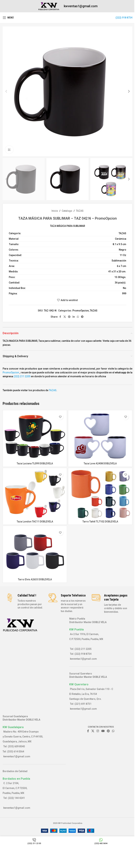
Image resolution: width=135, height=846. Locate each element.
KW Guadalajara (13, 727)
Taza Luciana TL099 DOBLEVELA (35, 463)
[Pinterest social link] (69, 316)
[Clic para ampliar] (9, 150)
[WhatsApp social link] (78, 316)
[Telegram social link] (82, 316)
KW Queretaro (78, 684)
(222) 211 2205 (22, 376)
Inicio (55, 210)
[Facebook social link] (60, 316)
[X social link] (64, 316)
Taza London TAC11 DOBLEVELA (35, 521)
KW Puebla (76, 629)
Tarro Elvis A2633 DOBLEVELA (35, 579)
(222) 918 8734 (123, 17)
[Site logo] (49, 6)
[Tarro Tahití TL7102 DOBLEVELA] (100, 494)
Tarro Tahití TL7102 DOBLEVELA (100, 521)
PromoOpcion (80, 310)
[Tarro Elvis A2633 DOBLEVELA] (35, 552)
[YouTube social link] (103, 731)
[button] (6, 91)
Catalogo (67, 210)
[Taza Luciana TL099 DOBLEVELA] (35, 436)
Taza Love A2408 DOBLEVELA (100, 463)
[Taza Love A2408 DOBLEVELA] (100, 436)
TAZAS (79, 210)
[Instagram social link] (97, 731)
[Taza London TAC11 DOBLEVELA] (35, 494)
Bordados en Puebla (16, 778)
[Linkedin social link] (74, 316)
